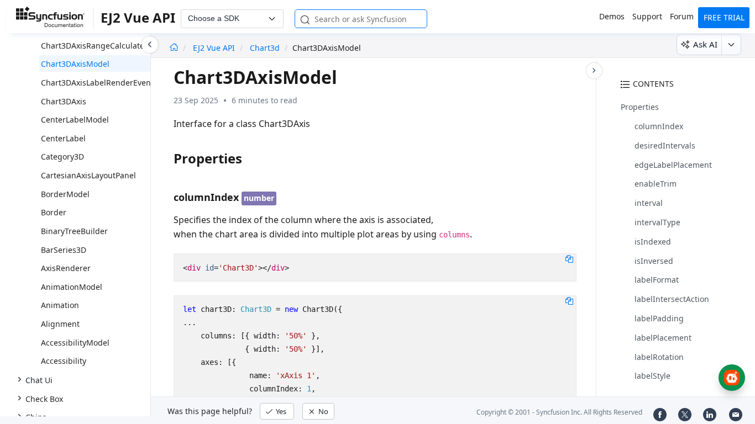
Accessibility (63, 361)
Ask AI (705, 44)
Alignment (60, 324)
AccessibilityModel (75, 342)
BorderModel (65, 194)
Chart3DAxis (63, 101)
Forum (682, 16)
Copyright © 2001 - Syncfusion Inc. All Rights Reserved (559, 412)
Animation (60, 305)
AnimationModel (71, 287)
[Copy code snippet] (569, 258)
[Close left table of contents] (150, 45)
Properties (640, 107)
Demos (612, 16)
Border (53, 212)
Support (647, 16)
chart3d (265, 48)
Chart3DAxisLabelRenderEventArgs (106, 82)
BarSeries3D (63, 250)
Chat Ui (39, 380)
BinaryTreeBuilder (74, 231)
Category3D (62, 156)
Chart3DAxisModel (75, 64)
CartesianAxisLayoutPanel (88, 175)
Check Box (44, 399)
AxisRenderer (66, 268)
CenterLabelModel (75, 119)
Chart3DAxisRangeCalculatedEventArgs (114, 45)
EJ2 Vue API (215, 48)
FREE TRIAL (724, 17)
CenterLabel (63, 138)
